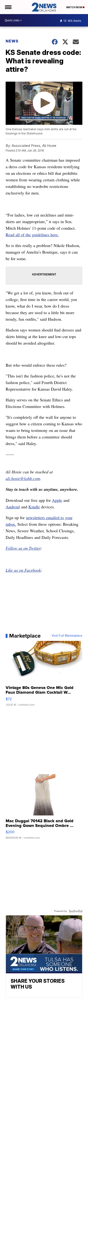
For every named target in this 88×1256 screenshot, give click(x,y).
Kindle (34, 507)
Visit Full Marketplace (67, 635)
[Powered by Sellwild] (75, 911)
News (12, 41)
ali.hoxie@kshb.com (23, 478)
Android (13, 507)
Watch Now (74, 7)
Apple (57, 500)
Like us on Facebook (23, 570)
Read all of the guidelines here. (32, 234)
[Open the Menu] (8, 7)
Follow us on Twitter (23, 548)
